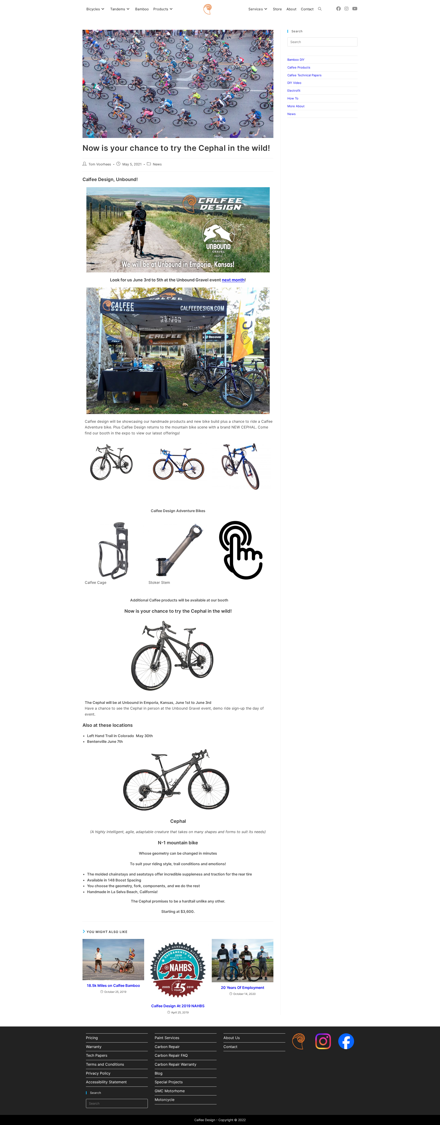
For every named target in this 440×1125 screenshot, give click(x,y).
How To (292, 98)
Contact (230, 1046)
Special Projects (169, 1082)
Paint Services (167, 1037)
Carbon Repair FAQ (171, 1055)
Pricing (92, 1037)
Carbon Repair (167, 1046)
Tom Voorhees (99, 164)
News (157, 164)
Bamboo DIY (296, 59)
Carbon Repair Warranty (175, 1064)
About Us (231, 1037)
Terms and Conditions (105, 1064)
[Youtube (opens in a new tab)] (354, 8)
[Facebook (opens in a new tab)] (338, 8)
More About (296, 106)
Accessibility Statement (106, 1082)
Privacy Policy (98, 1073)
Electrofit (293, 90)
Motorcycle (164, 1099)
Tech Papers (96, 1055)
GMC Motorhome (170, 1091)
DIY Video (294, 83)
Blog (158, 1073)
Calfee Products (298, 67)
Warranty (94, 1046)
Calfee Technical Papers (304, 75)
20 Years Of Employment (242, 987)
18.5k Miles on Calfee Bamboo (113, 985)
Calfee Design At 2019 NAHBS (177, 1006)
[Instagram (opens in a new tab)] (346, 8)
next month (233, 279)
